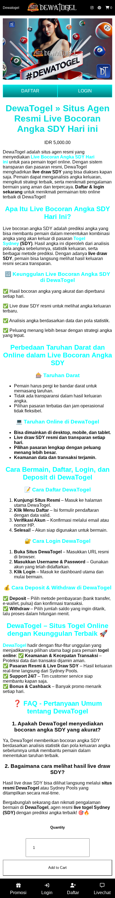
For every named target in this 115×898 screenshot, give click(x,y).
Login (46, 892)
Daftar (73, 892)
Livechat (102, 892)
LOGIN (85, 91)
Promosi (18, 892)
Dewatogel (11, 8)
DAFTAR (30, 91)
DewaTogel (14, 645)
